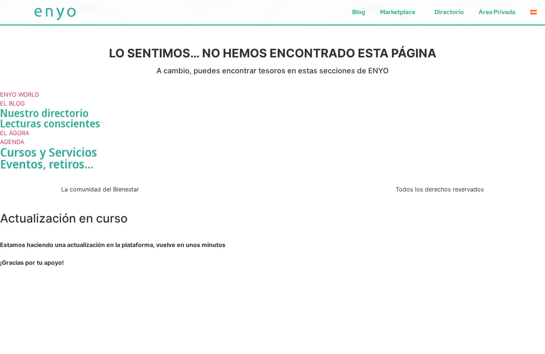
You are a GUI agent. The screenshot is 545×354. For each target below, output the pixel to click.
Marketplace (397, 12)
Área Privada (497, 12)
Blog (358, 12)
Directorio (449, 12)
